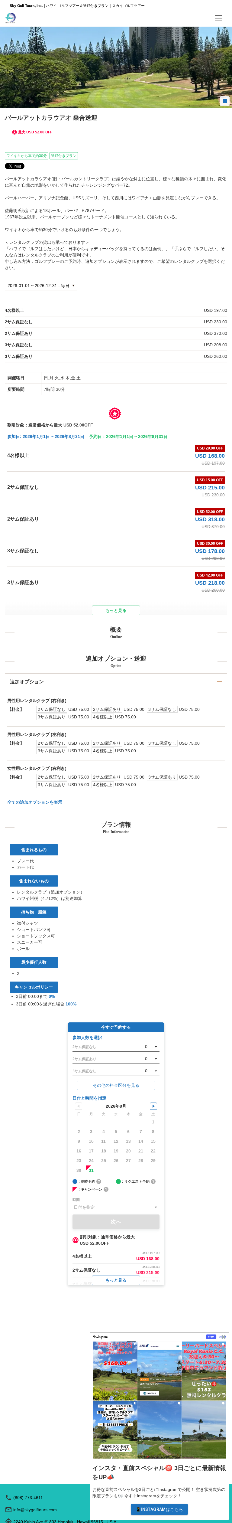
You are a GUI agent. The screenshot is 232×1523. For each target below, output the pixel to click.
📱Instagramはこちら (159, 1509)
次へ (116, 1222)
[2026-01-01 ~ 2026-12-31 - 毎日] (41, 285)
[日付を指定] (116, 1207)
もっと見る (116, 1280)
